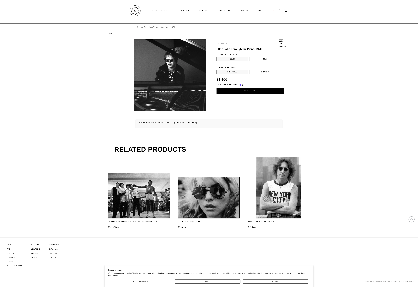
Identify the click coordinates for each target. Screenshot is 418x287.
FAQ (8, 249)
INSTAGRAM (53, 249)
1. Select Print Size (227, 55)
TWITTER (52, 257)
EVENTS (34, 257)
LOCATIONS (35, 249)
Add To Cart (250, 91)
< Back (111, 33)
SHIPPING (10, 253)
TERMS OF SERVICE (14, 265)
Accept (208, 281)
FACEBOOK (53, 253)
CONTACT (35, 253)
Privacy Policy (113, 275)
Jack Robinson (223, 43)
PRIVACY (10, 261)
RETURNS (10, 257)
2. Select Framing (226, 67)
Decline (275, 281)
